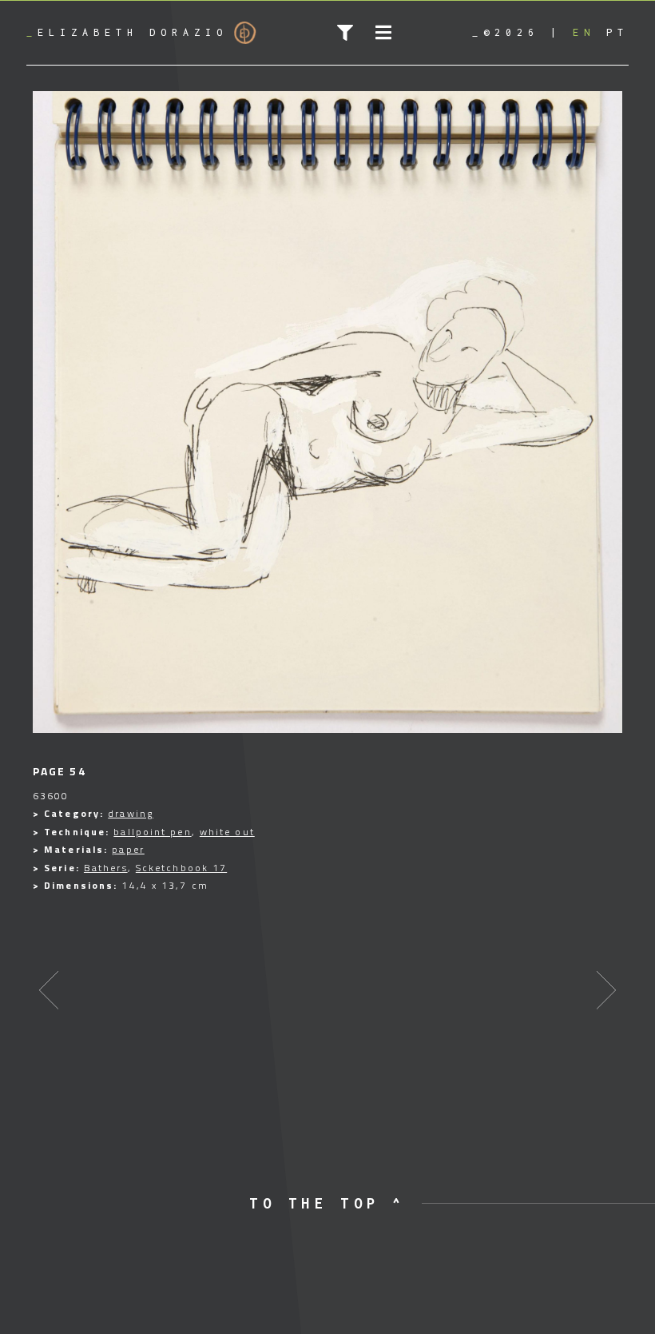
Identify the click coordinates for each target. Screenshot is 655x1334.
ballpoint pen (152, 831)
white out (227, 831)
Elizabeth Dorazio (127, 32)
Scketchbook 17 (181, 867)
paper (128, 849)
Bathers (106, 867)
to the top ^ (327, 1203)
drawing (130, 813)
